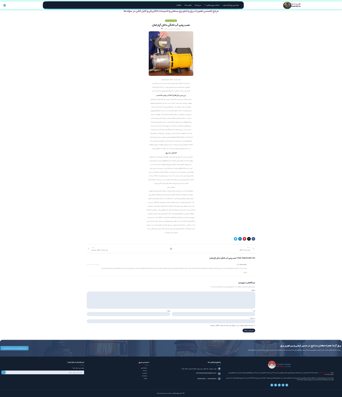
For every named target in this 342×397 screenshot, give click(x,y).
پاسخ (245, 272)
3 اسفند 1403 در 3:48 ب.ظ (93, 264)
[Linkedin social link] (240, 239)
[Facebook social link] (253, 239)
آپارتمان (173, 83)
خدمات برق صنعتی (213, 5)
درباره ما (198, 5)
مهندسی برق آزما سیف (231, 5)
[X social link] (249, 239)
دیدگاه (253, 290)
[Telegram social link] (235, 239)
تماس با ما (188, 5)
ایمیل (168, 311)
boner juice (243, 264)
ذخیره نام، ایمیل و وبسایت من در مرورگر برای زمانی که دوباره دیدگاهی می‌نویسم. (231, 325)
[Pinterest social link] (244, 239)
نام (254, 311)
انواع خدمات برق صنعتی (171, 21)
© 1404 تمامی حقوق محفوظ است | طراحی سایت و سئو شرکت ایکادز (171, 393)
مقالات (178, 5)
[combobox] (42, 372)
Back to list (171, 248)
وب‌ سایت (252, 318)
